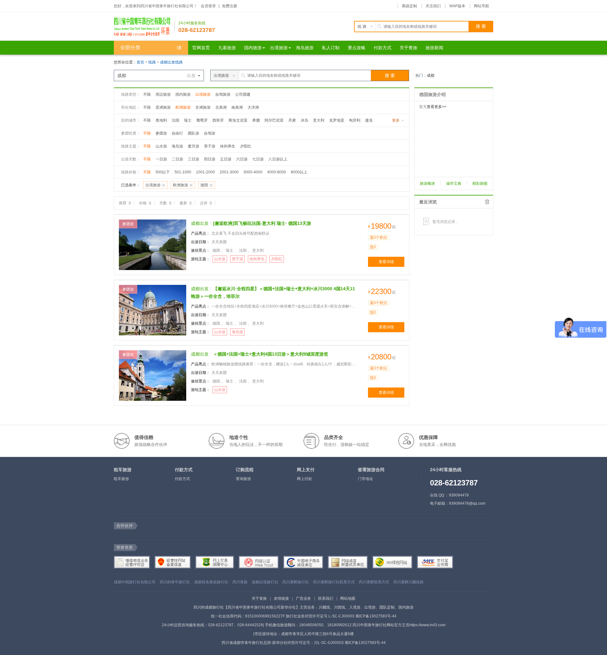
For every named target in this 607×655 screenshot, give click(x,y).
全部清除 (487, 201)
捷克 (369, 120)
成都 (430, 75)
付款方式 (182, 479)
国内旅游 (183, 94)
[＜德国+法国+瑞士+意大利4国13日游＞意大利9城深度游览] (152, 375)
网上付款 (304, 479)
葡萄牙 (202, 120)
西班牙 (218, 120)
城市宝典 (453, 183)
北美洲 (221, 107)
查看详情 (386, 262)
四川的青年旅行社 (175, 582)
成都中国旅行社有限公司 (135, 582)
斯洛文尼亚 (238, 120)
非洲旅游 (203, 107)
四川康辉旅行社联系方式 (334, 582)
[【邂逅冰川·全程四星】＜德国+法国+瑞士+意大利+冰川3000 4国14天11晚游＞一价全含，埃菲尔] (152, 310)
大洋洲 (253, 107)
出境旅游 (203, 94)
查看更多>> (436, 107)
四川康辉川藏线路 (408, 582)
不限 (147, 94)
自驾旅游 (222, 94)
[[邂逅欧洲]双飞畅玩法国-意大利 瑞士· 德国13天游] (152, 244)
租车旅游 (121, 479)
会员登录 (208, 6)
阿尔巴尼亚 (274, 120)
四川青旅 (240, 582)
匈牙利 (354, 120)
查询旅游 (243, 479)
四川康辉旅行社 (295, 582)
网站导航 (481, 6)
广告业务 (303, 598)
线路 (152, 62)
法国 (175, 120)
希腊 (256, 120)
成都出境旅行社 (265, 582)
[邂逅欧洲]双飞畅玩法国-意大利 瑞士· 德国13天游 (262, 223)
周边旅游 (163, 94)
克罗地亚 (336, 120)
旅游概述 (427, 183)
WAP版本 (457, 6)
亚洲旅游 (163, 107)
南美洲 (237, 107)
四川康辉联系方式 (374, 582)
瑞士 (188, 120)
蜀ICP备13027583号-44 (375, 616)
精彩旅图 (479, 183)
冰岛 (304, 120)
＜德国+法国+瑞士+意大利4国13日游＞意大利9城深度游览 (270, 354)
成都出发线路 (171, 62)
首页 (140, 62)
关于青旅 (259, 598)
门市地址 (365, 479)
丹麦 (292, 120)
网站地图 (347, 598)
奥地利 (161, 120)
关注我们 (433, 6)
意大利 (318, 120)
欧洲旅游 (183, 107)
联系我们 (325, 598)
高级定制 (409, 6)
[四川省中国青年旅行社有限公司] (144, 26)
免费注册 (229, 6)
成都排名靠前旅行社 (211, 582)
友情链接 (281, 598)
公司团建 (242, 94)
